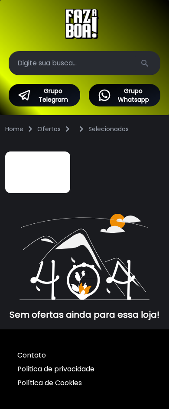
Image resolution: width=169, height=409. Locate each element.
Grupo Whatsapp (133, 95)
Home (14, 129)
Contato (31, 355)
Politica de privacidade (55, 369)
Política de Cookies (49, 383)
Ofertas (49, 129)
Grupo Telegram (53, 95)
